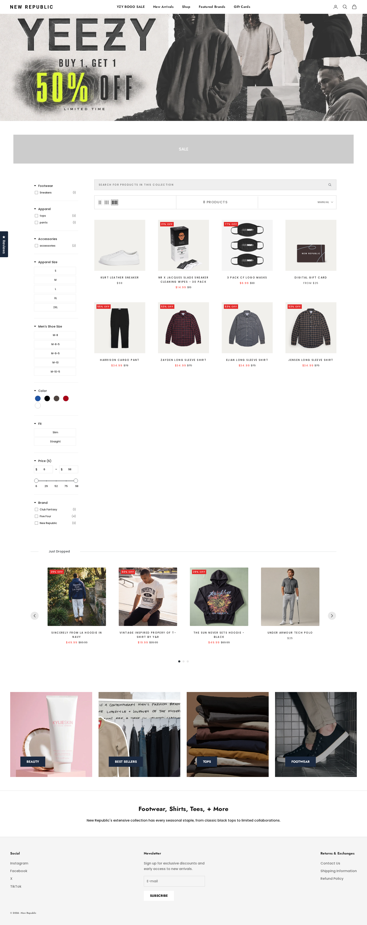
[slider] (36, 481)
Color (42, 391)
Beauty (33, 761)
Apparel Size (47, 262)
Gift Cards (242, 6)
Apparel (44, 209)
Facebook (18, 871)
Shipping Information (338, 871)
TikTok (15, 886)
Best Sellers (126, 761)
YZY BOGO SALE (131, 6)
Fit (40, 424)
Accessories (47, 239)
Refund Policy (331, 878)
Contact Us (330, 863)
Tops (207, 761)
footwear (300, 761)
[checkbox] (55, 193)
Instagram (19, 863)
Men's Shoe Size (50, 326)
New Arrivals (163, 6)
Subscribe (159, 895)
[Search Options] (331, 184)
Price (44, 461)
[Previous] (35, 616)
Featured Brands (212, 6)
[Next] (332, 616)
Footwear (45, 186)
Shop (186, 6)
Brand (43, 503)
